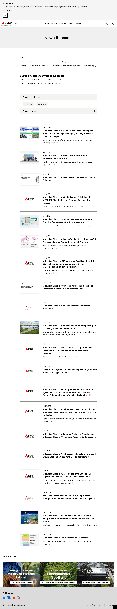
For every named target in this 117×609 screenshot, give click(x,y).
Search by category (31, 97)
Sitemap (111, 605)
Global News (29, 104)
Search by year (29, 111)
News (70, 24)
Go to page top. (115, 607)
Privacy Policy (102, 605)
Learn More (9, 10)
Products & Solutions (58, 24)
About (46, 24)
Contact (78, 24)
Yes (5, 15)
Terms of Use (91, 605)
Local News (42, 104)
